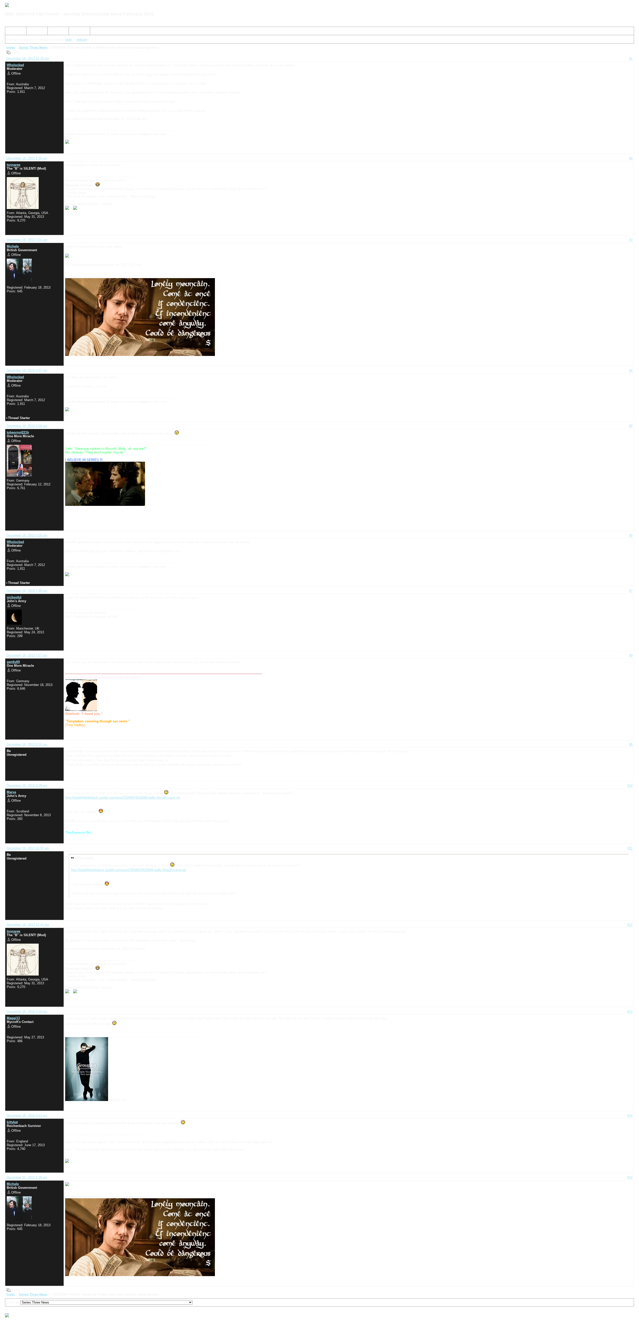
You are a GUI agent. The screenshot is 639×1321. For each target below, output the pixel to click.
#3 (631, 240)
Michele (13, 246)
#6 (631, 535)
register (82, 39)
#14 (630, 1115)
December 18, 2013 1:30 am (26, 158)
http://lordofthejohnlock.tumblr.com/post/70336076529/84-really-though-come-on (122, 797)
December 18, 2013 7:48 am (26, 591)
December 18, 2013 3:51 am (26, 240)
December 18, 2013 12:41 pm (27, 925)
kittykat (12, 1122)
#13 (630, 1011)
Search (33, 32)
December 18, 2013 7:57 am (26, 655)
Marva (11, 792)
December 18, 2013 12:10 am (27, 58)
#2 (631, 158)
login (68, 39)
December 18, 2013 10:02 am (27, 848)
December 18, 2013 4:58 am (26, 426)
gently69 (13, 662)
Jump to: (13, 1302)
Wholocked (15, 65)
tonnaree (13, 165)
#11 (630, 848)
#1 (631, 58)
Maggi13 (13, 1018)
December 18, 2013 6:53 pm (26, 1115)
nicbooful (14, 597)
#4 (631, 370)
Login (75, 32)
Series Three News (33, 47)
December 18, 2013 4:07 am (26, 370)
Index (11, 32)
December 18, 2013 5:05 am (26, 535)
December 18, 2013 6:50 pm (26, 1011)
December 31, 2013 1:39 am (26, 1177)
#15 (630, 1177)
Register (56, 32)
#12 (630, 925)
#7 (631, 591)
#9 (631, 744)
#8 (631, 655)
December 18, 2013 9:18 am (26, 744)
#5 (631, 426)
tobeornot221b (18, 432)
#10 (630, 785)
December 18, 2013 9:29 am (26, 785)
